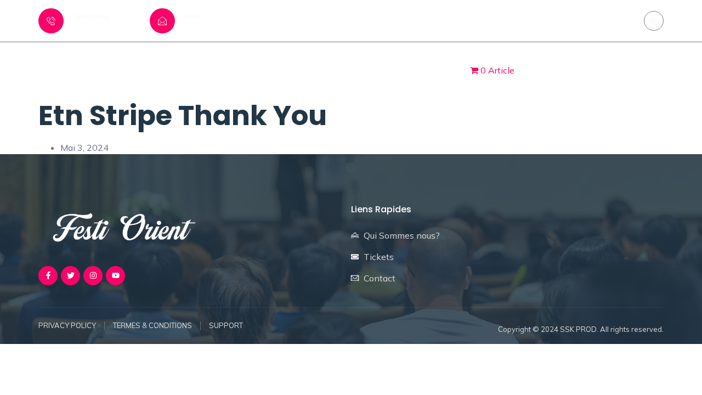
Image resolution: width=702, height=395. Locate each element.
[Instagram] (654, 21)
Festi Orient (288, 70)
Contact (419, 70)
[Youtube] (115, 275)
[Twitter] (70, 275)
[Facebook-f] (48, 275)
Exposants (357, 70)
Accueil (227, 70)
